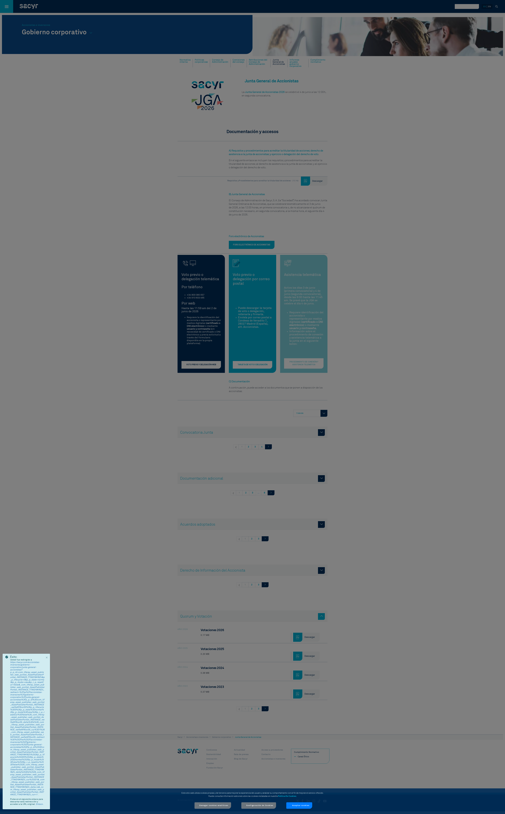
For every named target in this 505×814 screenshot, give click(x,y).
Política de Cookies (287, 796)
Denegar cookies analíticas (213, 805)
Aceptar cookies (300, 805)
